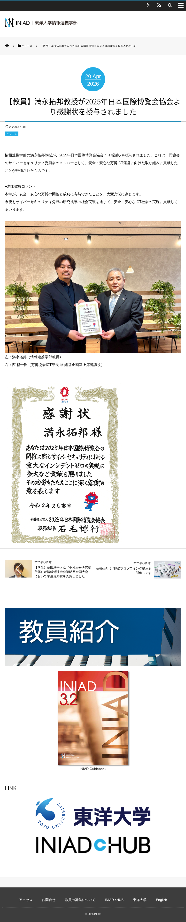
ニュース (11, 133)
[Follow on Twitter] (148, 5)
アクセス (25, 900)
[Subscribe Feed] (159, 5)
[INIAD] (41, 26)
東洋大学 (140, 900)
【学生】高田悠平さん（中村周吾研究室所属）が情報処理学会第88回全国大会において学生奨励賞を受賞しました (62, 572)
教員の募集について (80, 900)
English (161, 900)
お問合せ (48, 900)
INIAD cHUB (114, 900)
